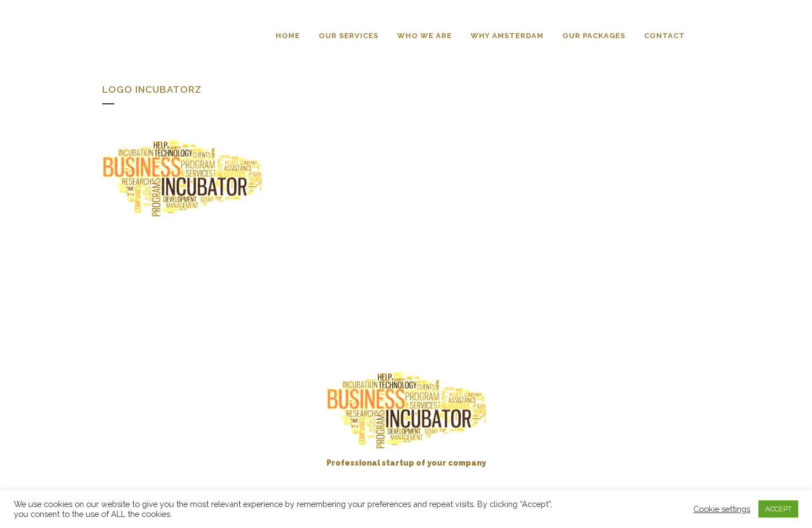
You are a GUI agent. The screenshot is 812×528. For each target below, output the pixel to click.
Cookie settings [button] (721, 509)
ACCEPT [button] (778, 509)
